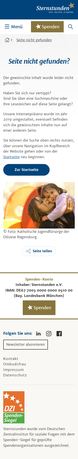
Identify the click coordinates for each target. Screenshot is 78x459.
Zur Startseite (26, 169)
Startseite (11, 157)
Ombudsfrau (14, 364)
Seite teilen (42, 251)
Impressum (13, 370)
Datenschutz (15, 375)
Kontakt (10, 358)
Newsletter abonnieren (25, 344)
